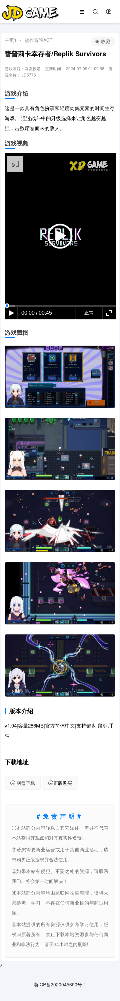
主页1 (11, 40)
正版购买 (62, 782)
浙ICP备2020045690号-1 (60, 984)
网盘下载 (25, 782)
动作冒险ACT (39, 40)
